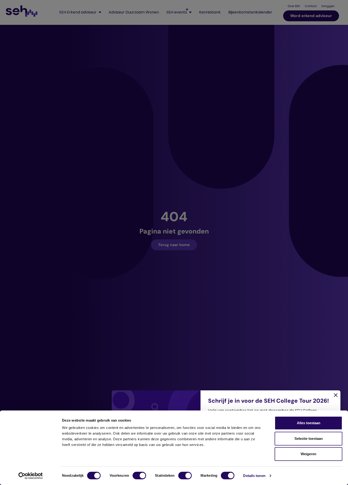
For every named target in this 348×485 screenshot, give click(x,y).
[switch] (139, 475)
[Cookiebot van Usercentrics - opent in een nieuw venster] (30, 475)
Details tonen (254, 476)
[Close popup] (174, 242)
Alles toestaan (308, 423)
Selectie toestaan (308, 438)
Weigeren (308, 454)
